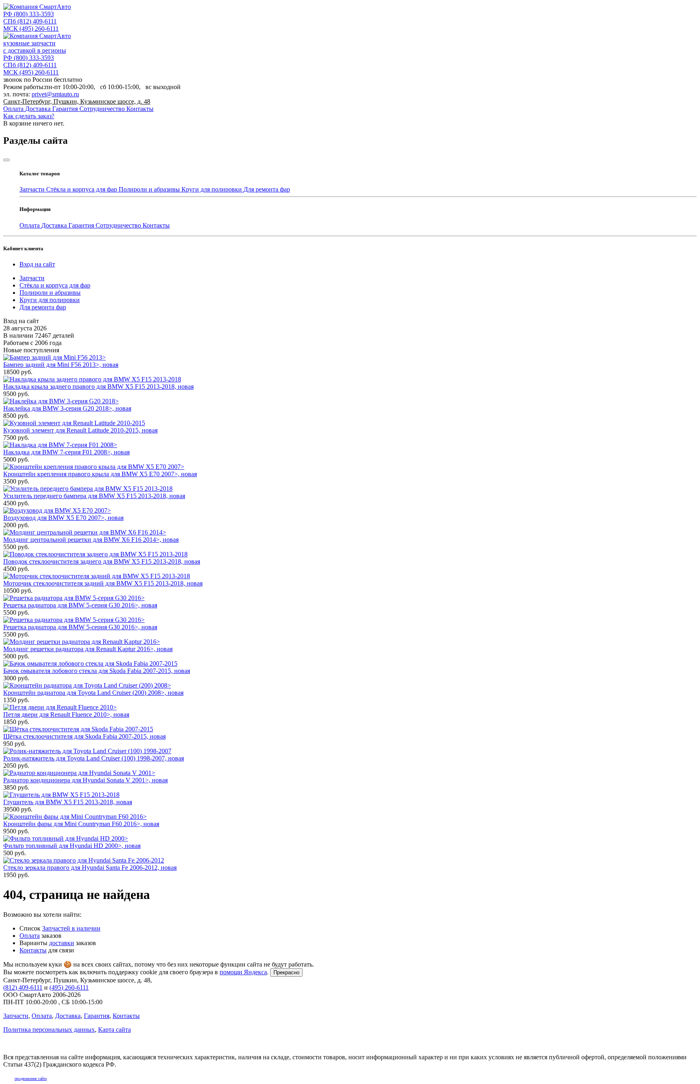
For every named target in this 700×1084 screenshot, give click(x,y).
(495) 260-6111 (31, 28)
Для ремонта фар (266, 189)
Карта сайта (114, 1029)
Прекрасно (286, 972)
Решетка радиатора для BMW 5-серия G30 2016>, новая (80, 605)
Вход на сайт (37, 264)
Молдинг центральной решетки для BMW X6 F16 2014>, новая (91, 539)
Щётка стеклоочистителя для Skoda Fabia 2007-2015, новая (84, 736)
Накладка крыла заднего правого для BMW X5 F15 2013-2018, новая (98, 386)
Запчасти (32, 189)
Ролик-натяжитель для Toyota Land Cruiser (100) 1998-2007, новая (93, 758)
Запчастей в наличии (71, 928)
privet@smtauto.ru (55, 94)
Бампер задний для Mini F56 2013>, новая (60, 364)
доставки (61, 942)
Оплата (14, 108)
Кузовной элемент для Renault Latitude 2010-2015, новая (80, 430)
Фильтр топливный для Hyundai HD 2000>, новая (72, 845)
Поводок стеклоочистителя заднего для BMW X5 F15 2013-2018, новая (101, 561)
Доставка (38, 108)
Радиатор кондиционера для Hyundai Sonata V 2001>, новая (85, 780)
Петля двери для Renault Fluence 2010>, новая (66, 714)
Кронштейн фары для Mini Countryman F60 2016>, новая (81, 823)
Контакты (140, 108)
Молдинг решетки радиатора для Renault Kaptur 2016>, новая (88, 648)
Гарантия (65, 108)
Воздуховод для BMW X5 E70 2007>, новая (63, 517)
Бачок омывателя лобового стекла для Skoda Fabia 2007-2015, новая (96, 670)
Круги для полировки (212, 189)
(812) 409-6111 (30, 21)
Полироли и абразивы (150, 189)
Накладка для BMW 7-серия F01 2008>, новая (66, 452)
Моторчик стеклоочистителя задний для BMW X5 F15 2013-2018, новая (103, 583)
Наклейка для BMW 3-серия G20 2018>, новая (67, 408)
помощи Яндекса (243, 972)
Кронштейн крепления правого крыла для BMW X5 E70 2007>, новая (100, 474)
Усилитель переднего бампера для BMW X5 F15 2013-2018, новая (94, 495)
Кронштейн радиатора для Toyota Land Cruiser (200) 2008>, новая (93, 692)
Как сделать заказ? (28, 116)
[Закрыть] (6, 160)
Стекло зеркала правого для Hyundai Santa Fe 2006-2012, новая (90, 867)
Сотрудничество (102, 108)
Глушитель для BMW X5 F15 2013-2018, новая (67, 802)
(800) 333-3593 (28, 14)
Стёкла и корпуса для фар (82, 189)
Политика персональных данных (49, 1029)
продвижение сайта (31, 1078)
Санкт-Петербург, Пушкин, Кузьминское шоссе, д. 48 (76, 101)
